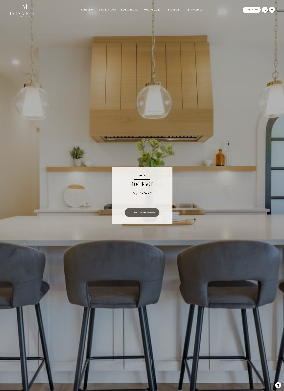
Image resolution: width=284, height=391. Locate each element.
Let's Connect (195, 9)
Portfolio (86, 9)
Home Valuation (152, 9)
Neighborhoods (107, 9)
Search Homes (129, 9)
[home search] (265, 10)
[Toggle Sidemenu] (272, 10)
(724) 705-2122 (252, 10)
